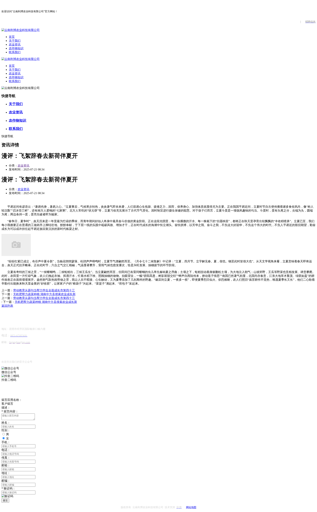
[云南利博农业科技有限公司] (20, 30)
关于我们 (15, 40)
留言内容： (9, 411)
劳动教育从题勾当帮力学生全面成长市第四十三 (44, 290)
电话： (5, 449)
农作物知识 (16, 48)
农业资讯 (15, 44)
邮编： (5, 480)
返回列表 (7, 305)
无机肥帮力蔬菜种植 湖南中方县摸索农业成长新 (44, 294)
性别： (5, 430)
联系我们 (15, 52)
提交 (5, 500)
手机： (5, 442)
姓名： (5, 422)
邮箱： (5, 465)
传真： (5, 457)
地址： (5, 473)
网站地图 (191, 507)
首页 (12, 36)
